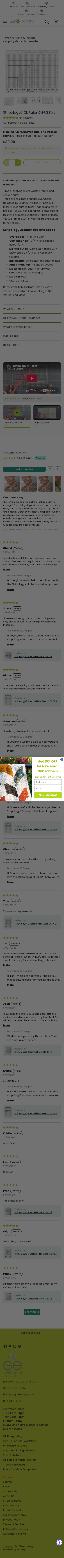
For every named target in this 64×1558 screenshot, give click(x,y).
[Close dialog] (61, 759)
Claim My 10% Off (48, 795)
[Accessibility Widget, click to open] (59, 1542)
